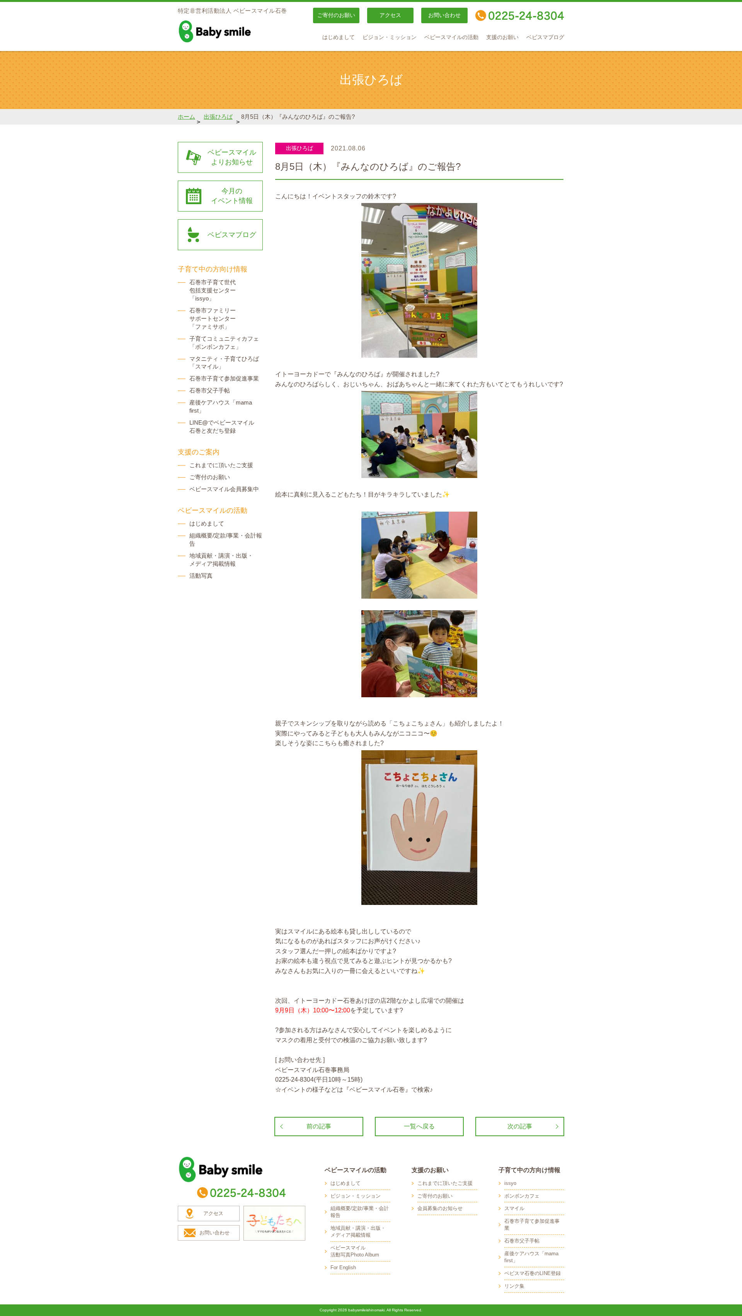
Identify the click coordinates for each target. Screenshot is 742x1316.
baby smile (232, 31)
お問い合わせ (444, 15)
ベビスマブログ (545, 37)
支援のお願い (502, 37)
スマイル (514, 1208)
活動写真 (201, 575)
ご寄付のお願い (336, 15)
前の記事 (318, 1126)
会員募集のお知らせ (440, 1208)
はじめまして (338, 37)
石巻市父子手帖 (209, 390)
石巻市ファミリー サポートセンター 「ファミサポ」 (212, 318)
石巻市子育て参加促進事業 (224, 378)
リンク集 (514, 1286)
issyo (510, 1183)
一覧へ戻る (419, 1126)
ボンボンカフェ (521, 1196)
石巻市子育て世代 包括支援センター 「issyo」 (212, 290)
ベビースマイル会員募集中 (224, 489)
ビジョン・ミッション (389, 37)
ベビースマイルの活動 (451, 37)
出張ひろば (218, 116)
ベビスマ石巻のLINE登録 (532, 1273)
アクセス (390, 15)
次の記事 (519, 1126)
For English (343, 1267)
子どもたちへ (274, 1223)
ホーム (186, 116)
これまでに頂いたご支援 (221, 465)
